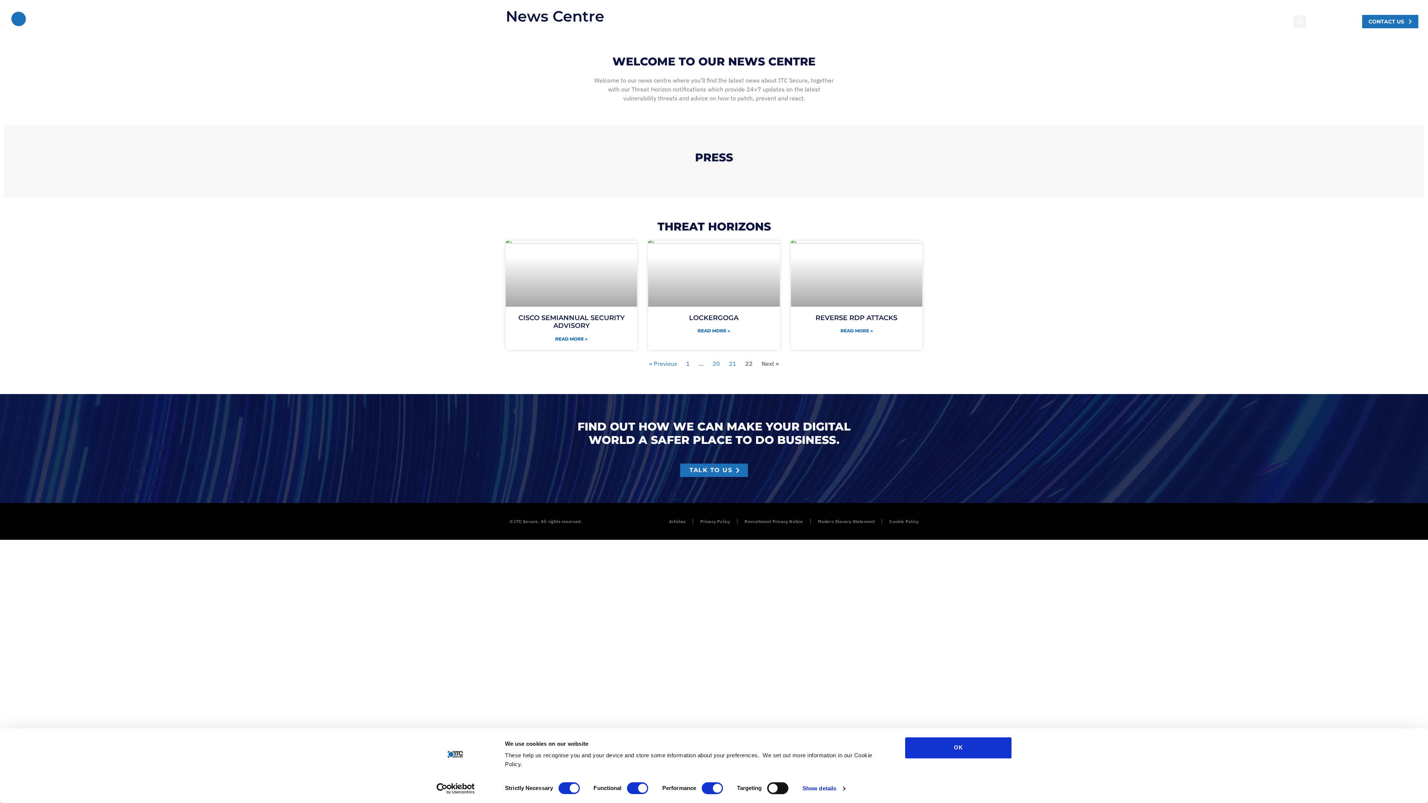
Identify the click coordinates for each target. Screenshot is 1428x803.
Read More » (571, 339)
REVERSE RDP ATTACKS (856, 318)
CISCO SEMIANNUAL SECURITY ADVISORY (571, 322)
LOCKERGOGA (714, 318)
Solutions (85, 21)
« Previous (663, 363)
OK (958, 747)
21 (732, 363)
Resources (185, 21)
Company (238, 21)
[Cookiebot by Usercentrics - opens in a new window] (455, 788)
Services (134, 21)
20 (716, 363)
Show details (819, 788)
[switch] (637, 788)
